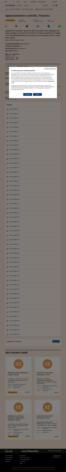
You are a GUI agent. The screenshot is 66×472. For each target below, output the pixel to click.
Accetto (37, 94)
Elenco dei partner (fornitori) (17, 89)
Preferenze (27, 94)
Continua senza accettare (50, 68)
